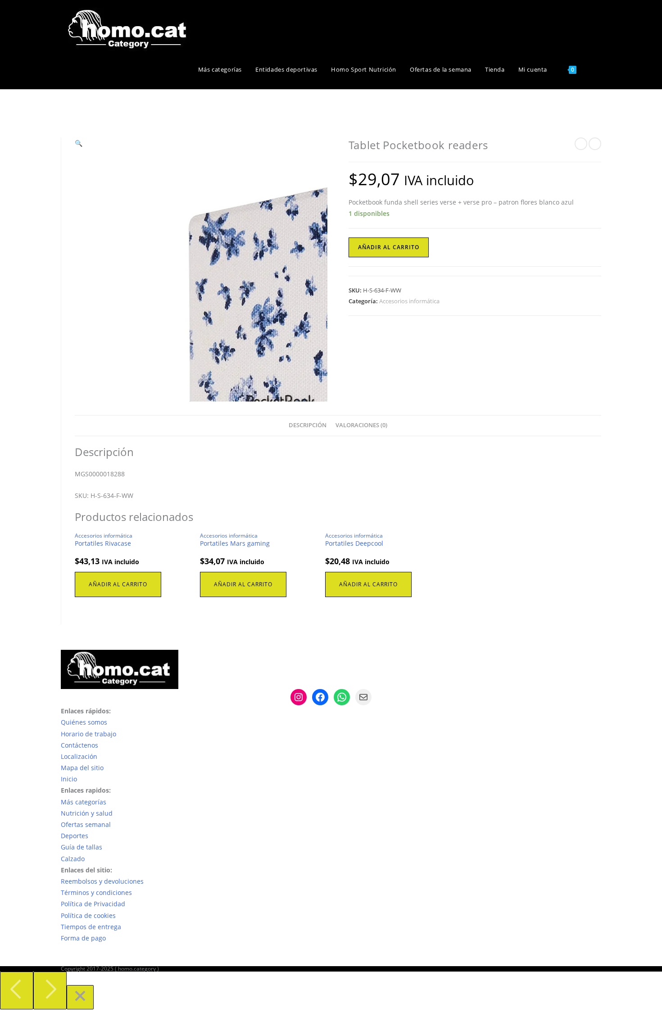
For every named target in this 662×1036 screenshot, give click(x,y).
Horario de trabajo (88, 734)
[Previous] (16, 990)
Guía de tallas (81, 847)
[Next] (50, 990)
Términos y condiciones (96, 892)
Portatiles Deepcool (354, 543)
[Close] (80, 997)
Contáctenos (79, 745)
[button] (78, 143)
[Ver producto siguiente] (595, 143)
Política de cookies (88, 915)
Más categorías (83, 802)
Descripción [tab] (307, 425)
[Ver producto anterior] (581, 143)
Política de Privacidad (93, 903)
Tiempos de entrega (91, 926)
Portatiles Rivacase (103, 543)
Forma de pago (83, 938)
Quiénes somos (84, 722)
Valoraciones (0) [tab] (361, 425)
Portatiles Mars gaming (235, 543)
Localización (79, 756)
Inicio (69, 779)
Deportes (74, 835)
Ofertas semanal (86, 824)
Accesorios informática (409, 301)
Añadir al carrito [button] (118, 584)
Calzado (73, 858)
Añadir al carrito (388, 247)
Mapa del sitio (82, 767)
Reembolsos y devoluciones (102, 881)
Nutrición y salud (87, 813)
